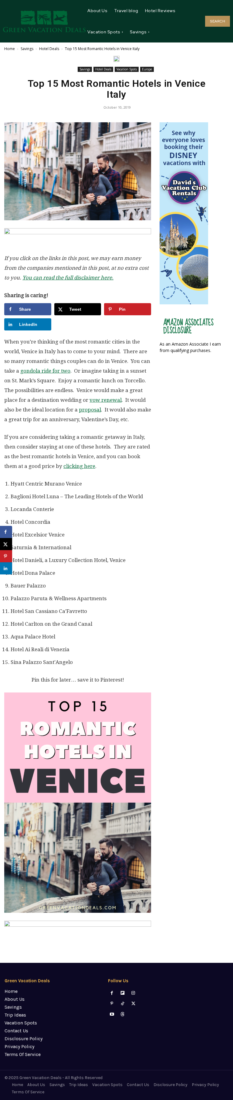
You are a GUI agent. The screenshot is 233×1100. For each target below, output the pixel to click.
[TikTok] (123, 1003)
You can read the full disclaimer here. (67, 278)
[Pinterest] (112, 1003)
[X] (133, 1003)
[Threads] (123, 1014)
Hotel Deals (49, 48)
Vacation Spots (126, 69)
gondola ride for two (45, 371)
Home (9, 48)
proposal (90, 410)
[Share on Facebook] (6, 532)
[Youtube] (112, 1014)
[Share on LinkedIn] (6, 568)
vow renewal (105, 400)
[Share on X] (6, 544)
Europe (147, 69)
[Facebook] (112, 993)
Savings (27, 48)
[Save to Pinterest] (6, 556)
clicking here (79, 466)
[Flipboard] (123, 993)
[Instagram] (133, 993)
